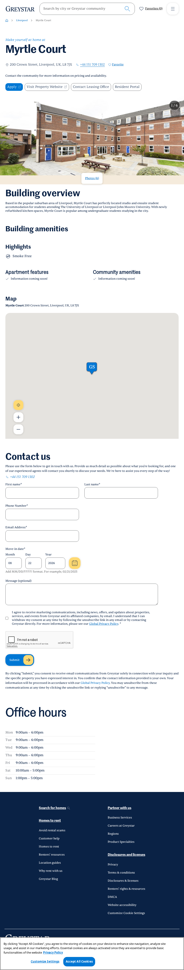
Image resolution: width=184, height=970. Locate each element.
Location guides (50, 863)
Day (28, 554)
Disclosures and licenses (126, 854)
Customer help (49, 838)
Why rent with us (50, 871)
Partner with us (119, 808)
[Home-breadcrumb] (6, 20)
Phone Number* (16, 506)
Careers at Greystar (121, 825)
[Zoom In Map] (18, 417)
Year (48, 554)
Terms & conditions (121, 872)
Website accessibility (122, 905)
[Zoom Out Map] (18, 429)
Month (10, 554)
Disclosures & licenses (123, 881)
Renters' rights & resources (126, 889)
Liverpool (22, 20)
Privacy (113, 864)
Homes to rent (50, 820)
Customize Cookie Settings (126, 913)
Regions (113, 834)
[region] (92, 953)
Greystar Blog (48, 879)
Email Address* (16, 527)
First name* (13, 484)
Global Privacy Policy (103, 624)
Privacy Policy (53, 952)
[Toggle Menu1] (173, 9)
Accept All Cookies (79, 961)
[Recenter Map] (18, 405)
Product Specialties (121, 842)
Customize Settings (45, 961)
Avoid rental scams (52, 830)
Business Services (120, 817)
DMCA (112, 897)
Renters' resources (52, 854)
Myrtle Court (43, 20)
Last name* (92, 484)
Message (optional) (18, 581)
